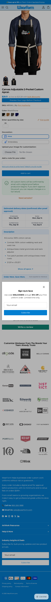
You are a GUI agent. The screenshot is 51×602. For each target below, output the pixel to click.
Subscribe (25, 313)
